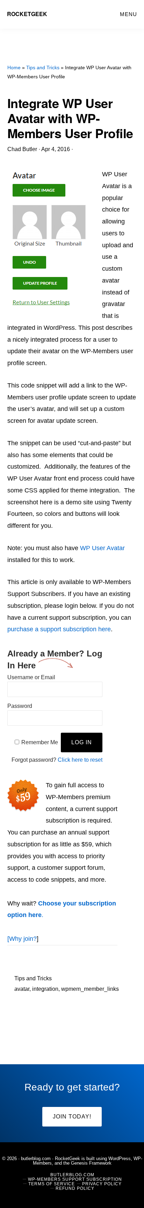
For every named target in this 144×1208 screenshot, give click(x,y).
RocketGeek (27, 14)
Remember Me (39, 742)
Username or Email (31, 677)
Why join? (23, 938)
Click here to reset (80, 760)
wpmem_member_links (90, 989)
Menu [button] (128, 14)
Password (19, 706)
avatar (21, 989)
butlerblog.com (36, 1158)
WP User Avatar (101, 548)
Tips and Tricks (33, 978)
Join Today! (72, 1117)
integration (45, 989)
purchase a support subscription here (59, 629)
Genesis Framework (91, 1163)
